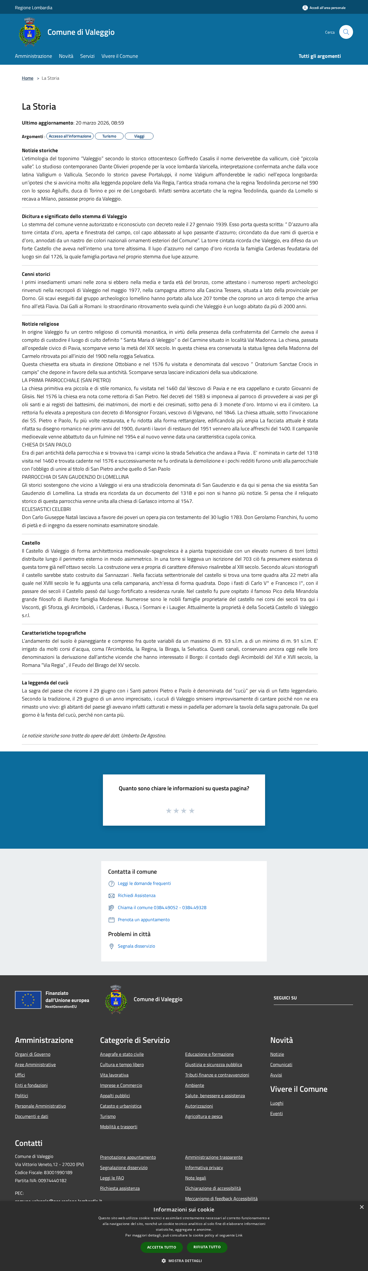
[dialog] (184, 1236)
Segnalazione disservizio (123, 1167)
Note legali (195, 1177)
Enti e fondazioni (31, 1085)
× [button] (361, 1207)
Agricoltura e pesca (204, 1116)
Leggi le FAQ (112, 1177)
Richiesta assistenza (120, 1188)
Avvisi (276, 1074)
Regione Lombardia (33, 7)
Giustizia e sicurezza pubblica (213, 1064)
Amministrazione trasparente (214, 1157)
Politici (21, 1095)
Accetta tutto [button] (161, 1247)
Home (27, 78)
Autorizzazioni (199, 1105)
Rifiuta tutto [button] (207, 1247)
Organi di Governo (32, 1054)
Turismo (108, 1116)
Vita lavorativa (114, 1074)
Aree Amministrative (35, 1064)
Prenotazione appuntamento (128, 1157)
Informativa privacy (204, 1167)
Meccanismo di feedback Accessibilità (221, 1198)
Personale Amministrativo (40, 1105)
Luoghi (276, 1103)
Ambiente (194, 1085)
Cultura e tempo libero (122, 1064)
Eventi (276, 1113)
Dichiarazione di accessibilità (213, 1188)
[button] (184, 1260)
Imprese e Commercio (121, 1085)
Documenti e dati (31, 1116)
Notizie (277, 1054)
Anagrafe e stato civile (122, 1054)
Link (239, 1235)
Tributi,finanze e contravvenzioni (217, 1074)
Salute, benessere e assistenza (215, 1095)
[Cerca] (346, 32)
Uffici (20, 1074)
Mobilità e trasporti (118, 1126)
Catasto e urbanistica (120, 1105)
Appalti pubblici (115, 1095)
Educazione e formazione (209, 1054)
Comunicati (281, 1064)
